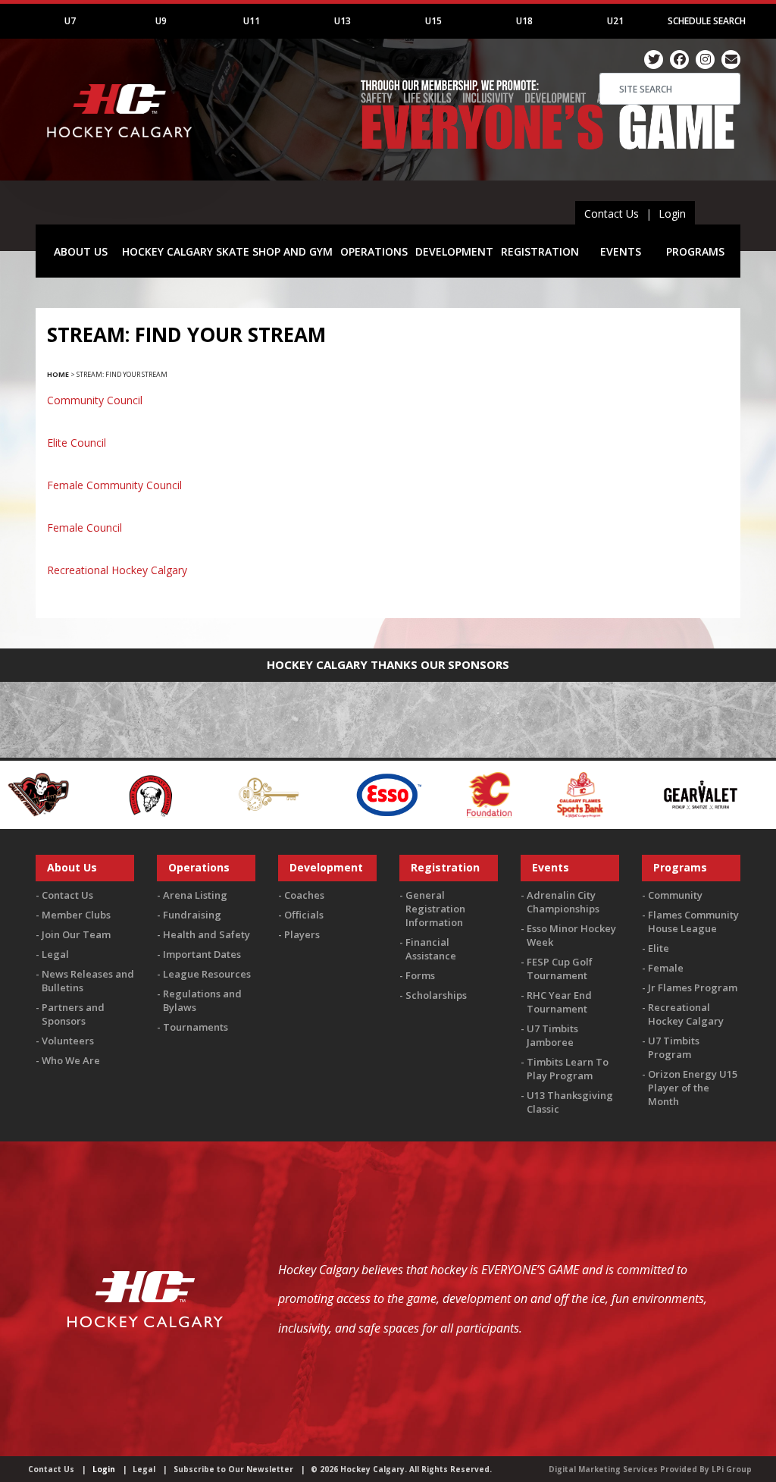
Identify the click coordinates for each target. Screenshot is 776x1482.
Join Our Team (76, 934)
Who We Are (71, 1060)
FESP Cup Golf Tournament (560, 968)
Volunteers (68, 1040)
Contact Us (611, 213)
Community (675, 895)
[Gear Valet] (597, 794)
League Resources (207, 974)
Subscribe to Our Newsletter (233, 1469)
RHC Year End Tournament (559, 1002)
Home (58, 374)
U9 (161, 20)
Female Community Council (114, 485)
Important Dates (202, 954)
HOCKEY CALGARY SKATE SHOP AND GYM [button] (227, 251)
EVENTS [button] (620, 251)
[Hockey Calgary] (121, 144)
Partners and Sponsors (73, 1014)
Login (672, 213)
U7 (70, 20)
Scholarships (436, 995)
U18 (524, 20)
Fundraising (192, 915)
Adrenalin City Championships (563, 901)
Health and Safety (206, 934)
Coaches (304, 895)
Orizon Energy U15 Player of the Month (692, 1087)
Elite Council (76, 442)
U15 (433, 20)
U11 (251, 20)
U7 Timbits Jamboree (552, 1035)
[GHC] (729, 794)
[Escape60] (165, 794)
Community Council (94, 400)
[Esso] (285, 794)
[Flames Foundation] (386, 794)
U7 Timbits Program (673, 1047)
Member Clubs (76, 915)
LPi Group (732, 1469)
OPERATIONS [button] (374, 251)
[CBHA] (45, 794)
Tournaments (195, 1027)
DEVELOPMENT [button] (454, 251)
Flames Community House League (693, 921)
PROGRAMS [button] (695, 251)
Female (666, 968)
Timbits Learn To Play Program (568, 1068)
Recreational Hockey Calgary (117, 570)
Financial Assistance (430, 948)
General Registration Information (435, 908)
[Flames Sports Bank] (477, 794)
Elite (658, 948)
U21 (615, 20)
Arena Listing (195, 895)
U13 (342, 20)
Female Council (84, 527)
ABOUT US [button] (81, 251)
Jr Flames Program (692, 987)
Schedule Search (707, 20)
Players (302, 934)
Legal (55, 954)
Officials (304, 915)
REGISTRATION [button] (540, 251)
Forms (420, 975)
